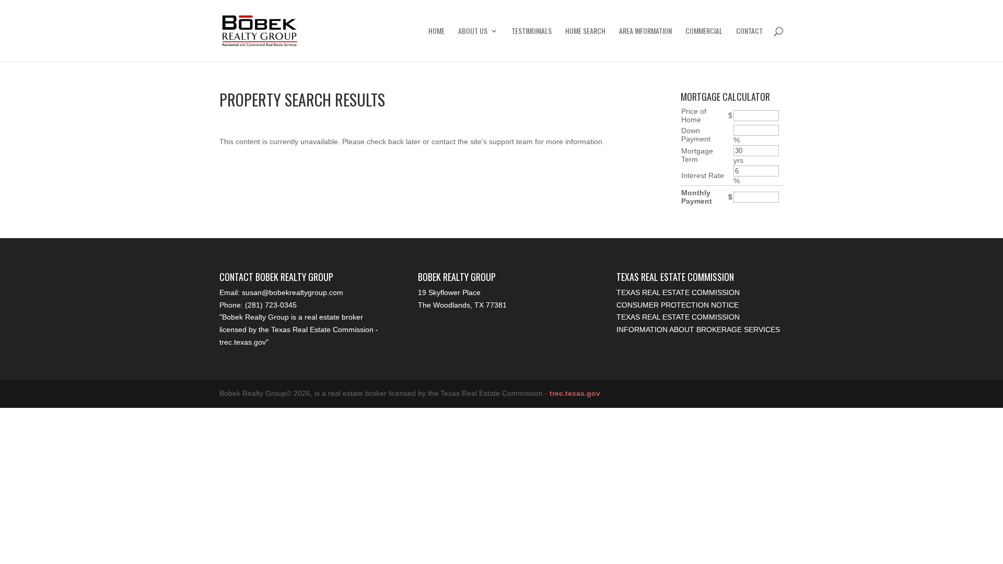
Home (436, 31)
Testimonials (531, 31)
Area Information (645, 31)
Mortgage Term (697, 155)
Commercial (703, 31)
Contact (749, 31)
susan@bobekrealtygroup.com (292, 292)
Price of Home (693, 115)
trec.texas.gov (242, 342)
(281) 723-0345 (271, 305)
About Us (472, 31)
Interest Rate (702, 175)
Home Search (585, 31)
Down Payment (695, 134)
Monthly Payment (696, 197)
